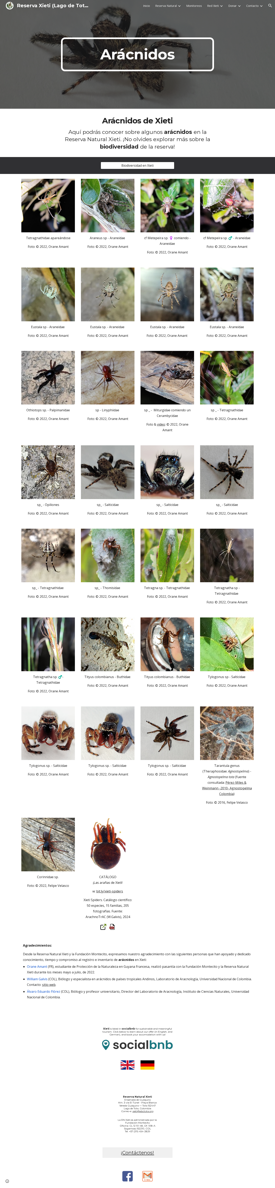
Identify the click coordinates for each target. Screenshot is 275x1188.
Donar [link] (232, 6)
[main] (137, 54)
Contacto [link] (252, 6)
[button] (270, 5)
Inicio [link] (146, 6)
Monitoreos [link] (194, 6)
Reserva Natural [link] (166, 6)
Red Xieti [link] (213, 6)
